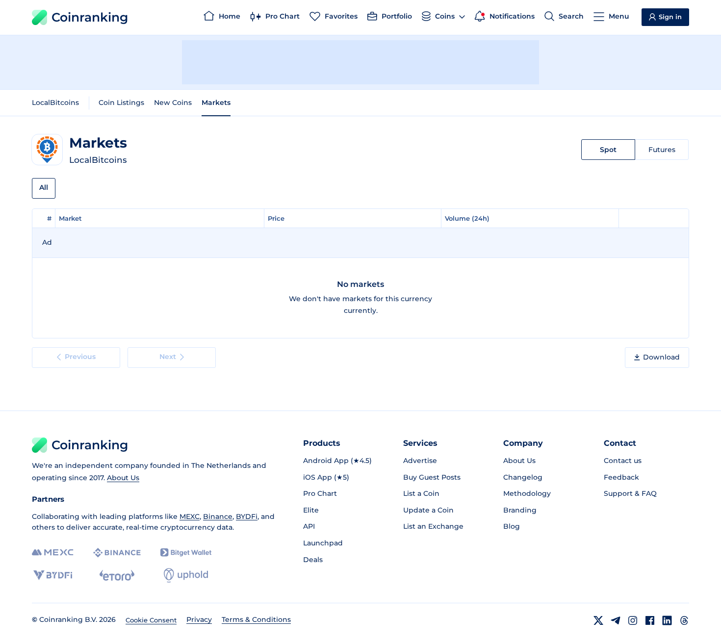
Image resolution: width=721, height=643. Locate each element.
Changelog (522, 477)
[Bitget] (185, 552)
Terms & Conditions (256, 619)
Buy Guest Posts (432, 477)
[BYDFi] (53, 575)
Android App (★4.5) (337, 460)
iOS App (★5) (326, 477)
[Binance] (117, 553)
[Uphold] (185, 575)
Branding (520, 510)
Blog (511, 526)
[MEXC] (53, 552)
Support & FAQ (630, 493)
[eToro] (117, 575)
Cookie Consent (151, 620)
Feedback (621, 477)
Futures (661, 149)
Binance (217, 516)
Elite (311, 510)
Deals (313, 559)
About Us (123, 477)
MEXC (190, 516)
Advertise (420, 460)
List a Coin (421, 493)
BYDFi (247, 516)
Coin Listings (121, 102)
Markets (216, 102)
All (43, 187)
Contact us (623, 460)
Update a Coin (428, 510)
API (309, 526)
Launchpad (323, 543)
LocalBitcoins (55, 102)
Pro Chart (320, 493)
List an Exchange (433, 526)
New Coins (173, 102)
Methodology (527, 493)
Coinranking (90, 17)
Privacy (199, 619)
